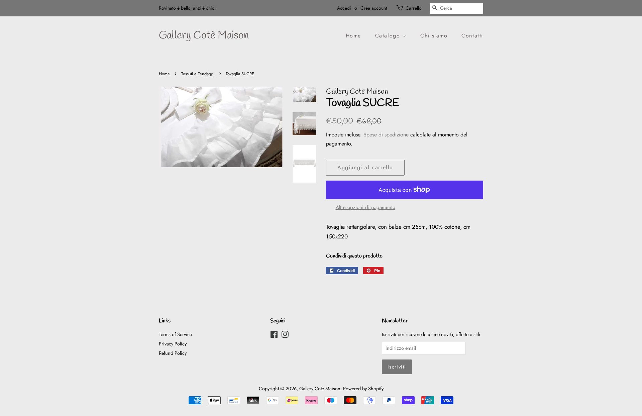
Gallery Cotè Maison (204, 35)
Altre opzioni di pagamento (365, 207)
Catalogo (388, 35)
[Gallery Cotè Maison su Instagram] (285, 335)
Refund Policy (173, 353)
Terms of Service (175, 334)
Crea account (373, 8)
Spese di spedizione (386, 134)
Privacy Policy (173, 343)
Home (353, 35)
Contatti (472, 35)
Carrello (414, 8)
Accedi (344, 8)
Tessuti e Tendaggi (197, 74)
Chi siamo (433, 35)
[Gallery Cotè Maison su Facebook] (274, 335)
